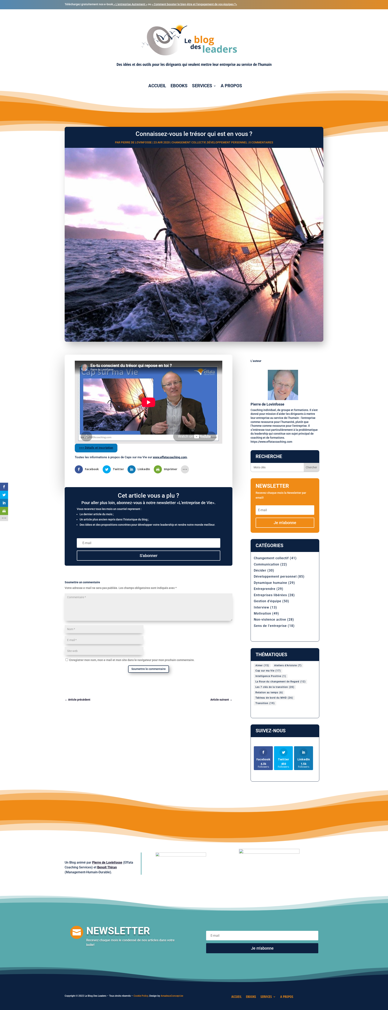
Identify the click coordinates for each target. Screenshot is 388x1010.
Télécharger (235, 542)
